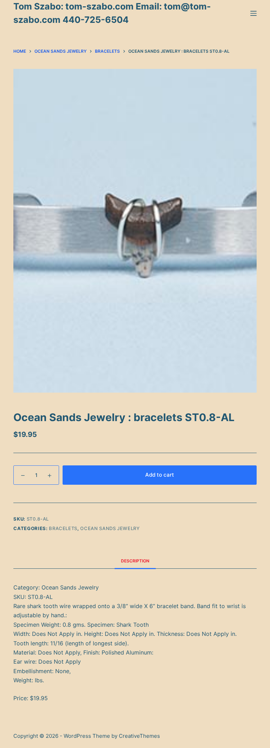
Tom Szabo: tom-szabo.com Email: (88, 6)
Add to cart (159, 474)
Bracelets (63, 528)
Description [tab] (135, 560)
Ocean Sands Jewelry (110, 528)
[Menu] (253, 13)
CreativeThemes (139, 736)
